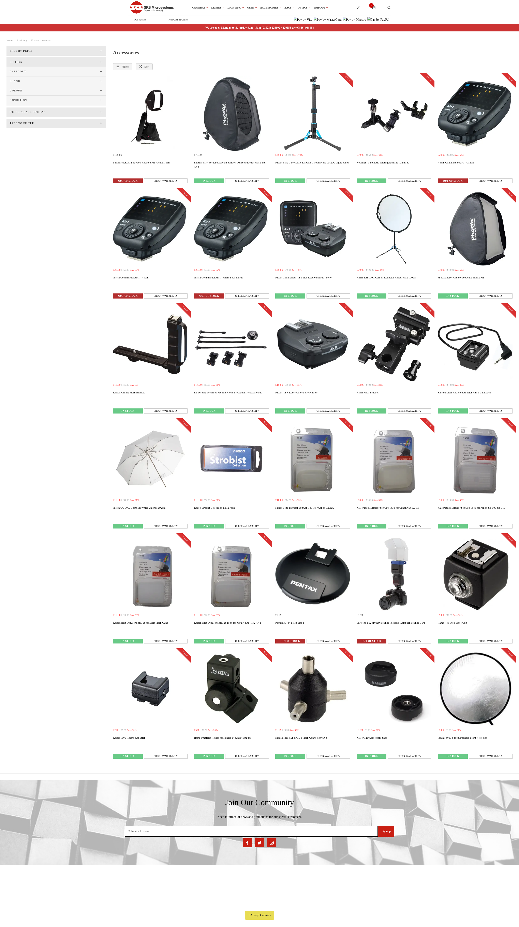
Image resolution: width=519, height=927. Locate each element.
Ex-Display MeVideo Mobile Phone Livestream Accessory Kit (228, 392)
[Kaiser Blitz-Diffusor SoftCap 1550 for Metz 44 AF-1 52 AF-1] (231, 574)
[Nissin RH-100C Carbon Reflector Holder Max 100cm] (394, 228)
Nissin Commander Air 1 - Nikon (131, 277)
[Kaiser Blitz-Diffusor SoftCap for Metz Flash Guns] (150, 574)
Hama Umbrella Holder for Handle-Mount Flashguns (222, 737)
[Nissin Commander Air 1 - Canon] (475, 113)
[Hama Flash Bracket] (394, 344)
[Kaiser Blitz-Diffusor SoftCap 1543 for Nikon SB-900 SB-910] (475, 459)
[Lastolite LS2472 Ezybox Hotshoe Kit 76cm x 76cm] (150, 113)
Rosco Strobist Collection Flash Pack (214, 507)
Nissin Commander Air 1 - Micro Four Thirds (218, 277)
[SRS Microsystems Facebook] (247, 842)
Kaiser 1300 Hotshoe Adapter (129, 737)
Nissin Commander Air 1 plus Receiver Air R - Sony (303, 277)
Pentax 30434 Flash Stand (289, 622)
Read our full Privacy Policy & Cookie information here (259, 905)
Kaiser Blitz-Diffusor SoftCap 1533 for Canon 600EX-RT (388, 507)
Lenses (216, 7)
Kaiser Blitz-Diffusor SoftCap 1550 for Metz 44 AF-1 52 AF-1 (227, 622)
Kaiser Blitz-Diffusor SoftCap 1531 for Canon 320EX (304, 507)
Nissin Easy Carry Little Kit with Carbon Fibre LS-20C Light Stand (312, 162)
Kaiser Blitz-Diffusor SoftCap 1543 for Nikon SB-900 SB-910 (471, 507)
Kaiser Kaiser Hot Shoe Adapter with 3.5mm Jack (464, 392)
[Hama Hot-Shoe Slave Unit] (475, 574)
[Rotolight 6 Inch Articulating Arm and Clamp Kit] (394, 113)
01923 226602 (394, 884)
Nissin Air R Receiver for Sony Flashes (296, 392)
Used (250, 7)
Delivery (113, 883)
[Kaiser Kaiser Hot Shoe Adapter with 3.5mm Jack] (475, 344)
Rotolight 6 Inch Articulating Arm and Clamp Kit (383, 162)
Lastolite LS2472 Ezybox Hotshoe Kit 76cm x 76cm (141, 162)
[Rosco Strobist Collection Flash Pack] (231, 459)
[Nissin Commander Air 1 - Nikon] (150, 228)
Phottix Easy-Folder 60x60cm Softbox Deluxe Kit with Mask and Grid (230, 164)
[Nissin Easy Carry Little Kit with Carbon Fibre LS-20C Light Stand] (312, 113)
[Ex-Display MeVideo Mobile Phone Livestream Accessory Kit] (231, 344)
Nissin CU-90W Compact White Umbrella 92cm (139, 507)
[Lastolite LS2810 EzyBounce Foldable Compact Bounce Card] (394, 574)
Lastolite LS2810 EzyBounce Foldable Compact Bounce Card (391, 622)
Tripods (319, 7)
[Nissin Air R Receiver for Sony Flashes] (312, 344)
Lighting (234, 7)
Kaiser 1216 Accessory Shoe (372, 737)
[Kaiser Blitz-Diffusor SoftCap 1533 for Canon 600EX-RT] (394, 459)
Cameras (198, 7)
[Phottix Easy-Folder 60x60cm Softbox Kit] (475, 228)
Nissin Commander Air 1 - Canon (456, 162)
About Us (258, 883)
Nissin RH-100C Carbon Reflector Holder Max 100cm (386, 277)
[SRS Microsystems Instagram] (271, 842)
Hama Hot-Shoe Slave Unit (452, 622)
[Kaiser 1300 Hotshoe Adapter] (150, 689)
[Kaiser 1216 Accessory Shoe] (394, 689)
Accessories (269, 7)
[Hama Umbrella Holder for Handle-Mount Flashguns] (231, 689)
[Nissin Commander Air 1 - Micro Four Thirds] (231, 228)
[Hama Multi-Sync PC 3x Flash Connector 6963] (312, 689)
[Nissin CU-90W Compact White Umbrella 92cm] (150, 459)
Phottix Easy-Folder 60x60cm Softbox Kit (461, 277)
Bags (288, 7)
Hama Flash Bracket (368, 392)
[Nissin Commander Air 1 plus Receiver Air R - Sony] (312, 228)
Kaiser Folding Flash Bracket (129, 392)
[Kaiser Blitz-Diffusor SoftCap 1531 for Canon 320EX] (312, 459)
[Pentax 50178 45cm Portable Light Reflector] (475, 689)
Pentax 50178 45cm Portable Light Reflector (462, 737)
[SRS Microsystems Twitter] (259, 842)
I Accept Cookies (260, 915)
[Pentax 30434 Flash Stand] (312, 574)
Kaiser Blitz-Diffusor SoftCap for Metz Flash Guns (140, 622)
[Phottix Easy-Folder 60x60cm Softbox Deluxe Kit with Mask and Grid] (231, 113)
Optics (302, 7)
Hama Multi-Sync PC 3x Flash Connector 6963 (301, 737)
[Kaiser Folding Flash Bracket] (150, 344)
